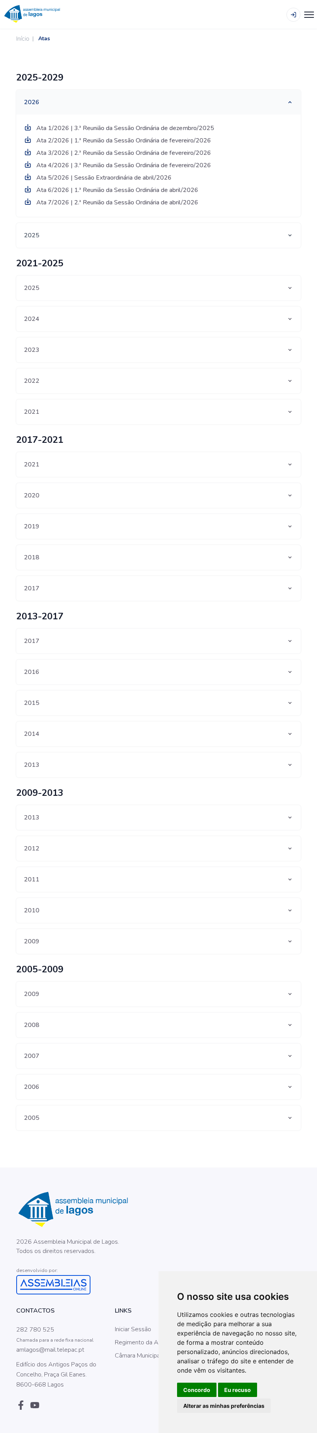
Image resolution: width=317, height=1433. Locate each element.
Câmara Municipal (138, 1355)
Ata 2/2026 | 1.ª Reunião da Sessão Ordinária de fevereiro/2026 (123, 140)
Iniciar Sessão (133, 1329)
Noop (75, 1260)
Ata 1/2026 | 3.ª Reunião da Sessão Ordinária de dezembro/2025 (124, 128)
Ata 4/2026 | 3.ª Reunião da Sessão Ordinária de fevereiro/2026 (123, 165)
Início (22, 38)
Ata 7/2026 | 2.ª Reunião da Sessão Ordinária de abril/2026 (116, 202)
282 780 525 (35, 1329)
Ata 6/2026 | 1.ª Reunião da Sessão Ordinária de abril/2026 (116, 190)
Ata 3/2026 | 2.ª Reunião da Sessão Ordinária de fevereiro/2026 (123, 153)
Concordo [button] (196, 1390)
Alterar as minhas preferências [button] (223, 1405)
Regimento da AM (139, 1342)
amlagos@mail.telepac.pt (50, 1350)
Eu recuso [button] (237, 1390)
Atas (44, 38)
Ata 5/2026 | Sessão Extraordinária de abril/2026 (103, 177)
